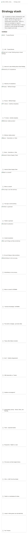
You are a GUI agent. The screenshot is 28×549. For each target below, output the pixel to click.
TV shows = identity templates (9, 103)
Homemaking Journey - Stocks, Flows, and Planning (13, 396)
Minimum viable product (8, 121)
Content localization (7, 224)
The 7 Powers (5, 516)
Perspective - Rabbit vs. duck (9, 430)
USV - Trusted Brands (7, 35)
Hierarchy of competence (8, 69)
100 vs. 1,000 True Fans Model (9, 465)
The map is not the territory (9, 189)
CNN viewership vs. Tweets (9, 361)
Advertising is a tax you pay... (9, 258)
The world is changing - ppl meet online (12, 309)
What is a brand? (6, 172)
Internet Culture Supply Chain (9, 155)
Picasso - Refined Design (8, 86)
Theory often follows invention (9, 326)
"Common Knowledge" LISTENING (10, 292)
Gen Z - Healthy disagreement (9, 344)
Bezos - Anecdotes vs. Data (9, 138)
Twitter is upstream (7, 206)
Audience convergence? (8, 378)
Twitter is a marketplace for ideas (10, 482)
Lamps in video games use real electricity (12, 499)
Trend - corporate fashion (8, 413)
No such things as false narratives (10, 241)
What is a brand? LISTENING (9, 275)
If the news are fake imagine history (11, 447)
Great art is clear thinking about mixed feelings (14, 52)
